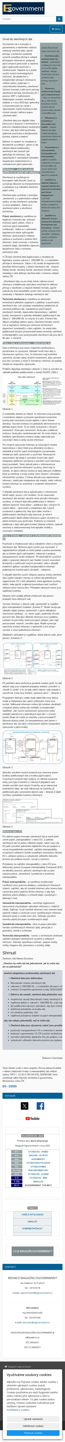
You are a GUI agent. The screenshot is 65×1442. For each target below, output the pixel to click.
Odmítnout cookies (33, 1426)
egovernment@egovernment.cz (36, 1292)
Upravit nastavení (33, 1419)
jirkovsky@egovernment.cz (36, 1322)
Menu (57, 28)
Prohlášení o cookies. (18, 1409)
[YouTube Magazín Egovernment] (32, 1118)
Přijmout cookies (33, 1433)
